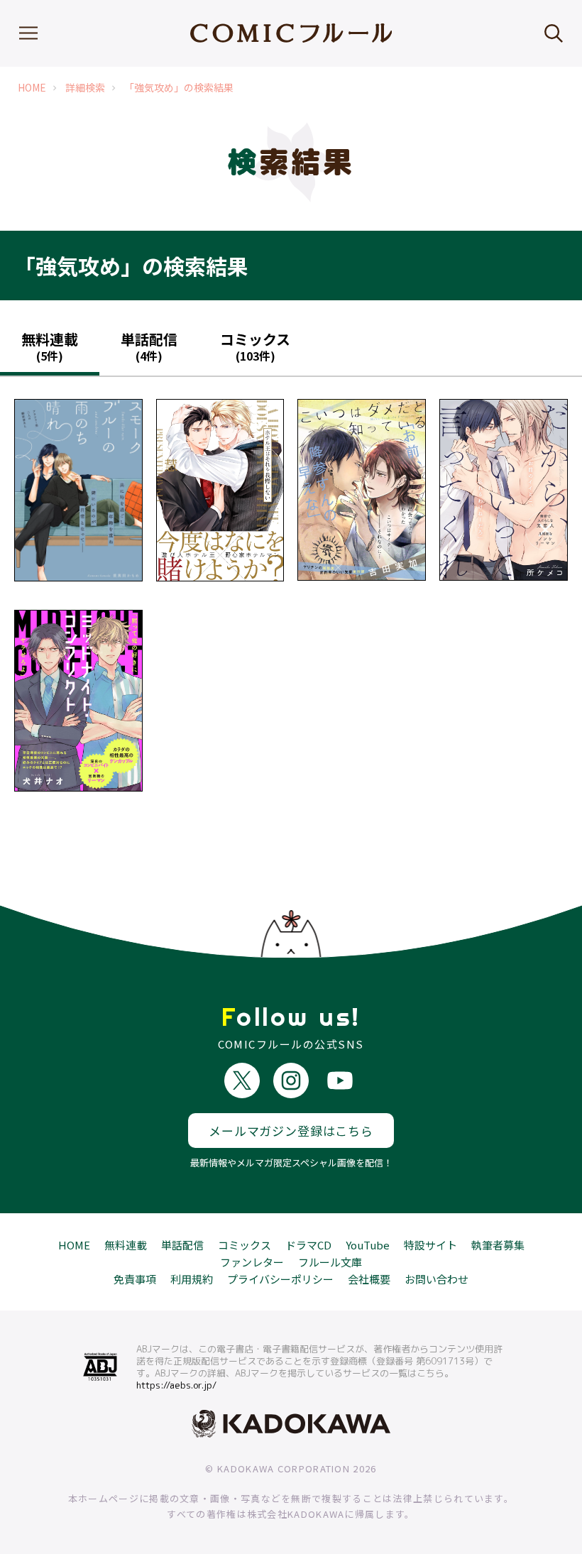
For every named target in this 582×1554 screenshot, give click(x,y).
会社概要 (369, 1278)
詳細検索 (85, 87)
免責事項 (135, 1278)
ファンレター (252, 1261)
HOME (32, 87)
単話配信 (182, 1244)
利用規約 (191, 1278)
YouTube (368, 1244)
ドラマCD (308, 1244)
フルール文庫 (330, 1261)
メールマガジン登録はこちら (291, 1130)
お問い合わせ (436, 1278)
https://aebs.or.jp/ (176, 1385)
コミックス (244, 1244)
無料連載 (125, 1244)
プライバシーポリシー (280, 1278)
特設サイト (430, 1244)
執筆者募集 (498, 1244)
